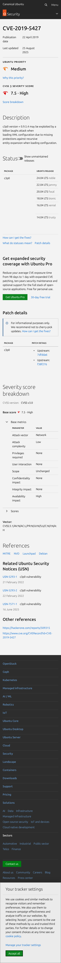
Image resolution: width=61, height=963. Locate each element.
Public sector (41, 843)
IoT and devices (40, 821)
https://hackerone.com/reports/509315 (26, 627)
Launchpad (29, 553)
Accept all (14, 953)
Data (10, 810)
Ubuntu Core (10, 720)
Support (8, 786)
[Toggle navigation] (57, 14)
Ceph (6, 671)
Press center (25, 877)
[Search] (46, 5)
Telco (6, 849)
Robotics (8, 704)
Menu (54, 4)
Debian (43, 553)
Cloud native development (19, 827)
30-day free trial (40, 297)
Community (23, 872)
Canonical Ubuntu (13, 4)
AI (4, 810)
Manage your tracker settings (23, 944)
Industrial (25, 843)
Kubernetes (10, 679)
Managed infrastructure (17, 688)
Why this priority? (13, 77)
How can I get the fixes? (17, 237)
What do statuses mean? (17, 243)
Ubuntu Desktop (13, 729)
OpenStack (10, 663)
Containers (9, 769)
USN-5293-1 (10, 576)
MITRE (7, 553)
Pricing (7, 794)
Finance (16, 849)
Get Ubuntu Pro (15, 297)
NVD (16, 553)
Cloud (6, 745)
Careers (37, 872)
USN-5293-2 (10, 590)
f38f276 (42, 364)
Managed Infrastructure (17, 816)
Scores (15, 511)
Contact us (12, 863)
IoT (5, 712)
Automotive (10, 843)
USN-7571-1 (10, 603)
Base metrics (18, 421)
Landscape (9, 761)
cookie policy (13, 936)
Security (8, 753)
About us (8, 872)
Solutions (9, 802)
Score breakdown (13, 101)
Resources (9, 877)
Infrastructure (24, 810)
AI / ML (7, 696)
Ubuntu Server (12, 737)
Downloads (10, 778)
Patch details (42, 243)
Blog (47, 872)
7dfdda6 (42, 354)
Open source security (15, 821)
